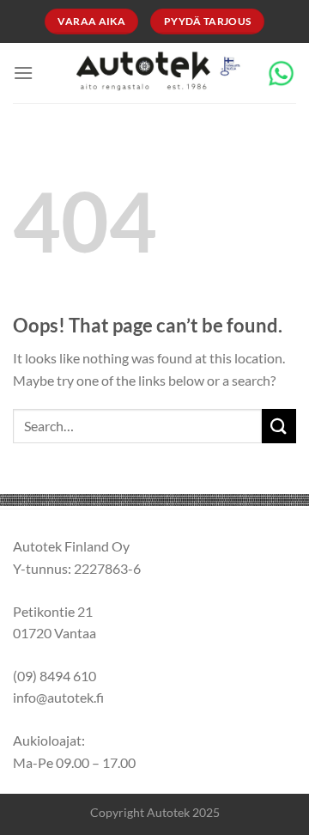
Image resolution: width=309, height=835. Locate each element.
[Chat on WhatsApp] (281, 71)
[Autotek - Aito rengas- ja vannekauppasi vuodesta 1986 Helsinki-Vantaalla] (155, 73)
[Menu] (23, 73)
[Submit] (279, 425)
